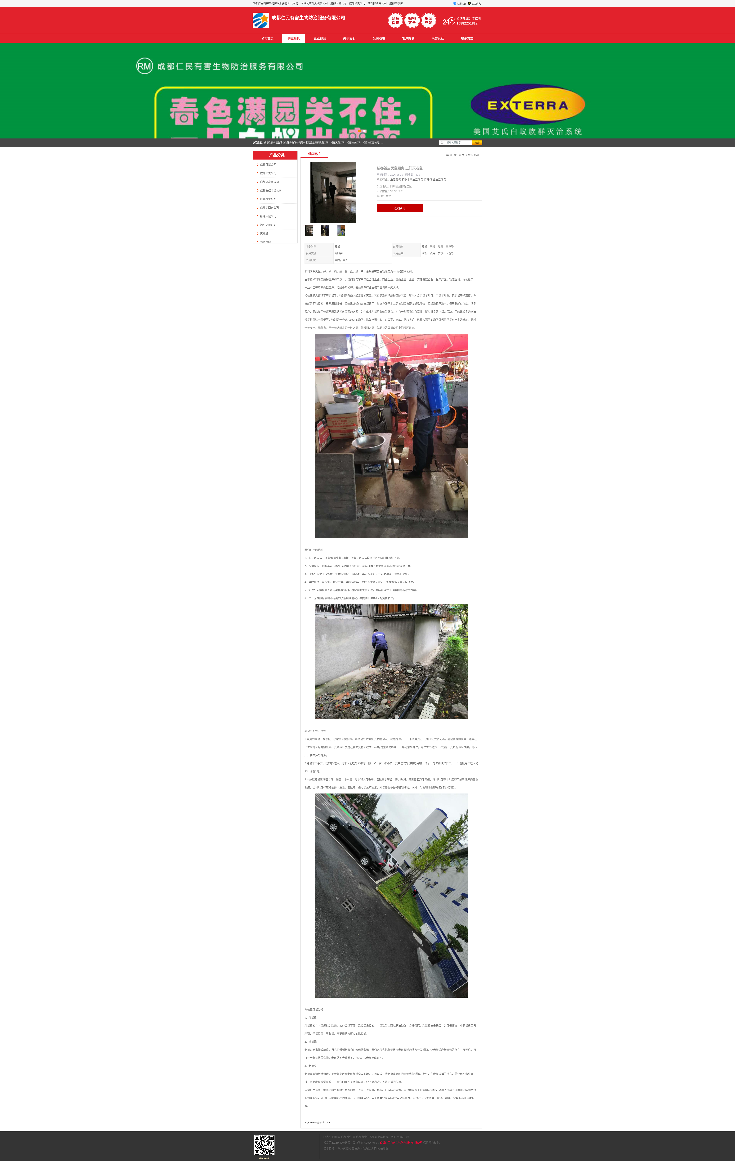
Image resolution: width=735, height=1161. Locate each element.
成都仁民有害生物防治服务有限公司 (401, 1142)
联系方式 (467, 38)
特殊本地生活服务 (412, 179)
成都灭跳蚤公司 (269, 181)
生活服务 (395, 179)
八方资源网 (344, 1148)
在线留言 (399, 208)
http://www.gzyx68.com (318, 1122)
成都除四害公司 (269, 207)
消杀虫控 (265, 242)
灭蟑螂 (264, 233)
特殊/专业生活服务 (435, 179)
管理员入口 (370, 1148)
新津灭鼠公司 (268, 216)
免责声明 (357, 1148)
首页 (461, 155)
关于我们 (349, 38)
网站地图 (382, 1148)
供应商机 (293, 38)
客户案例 (408, 38)
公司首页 (267, 38)
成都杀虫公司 (268, 199)
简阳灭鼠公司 (268, 225)
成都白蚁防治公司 (271, 190)
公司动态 (379, 38)
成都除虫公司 (268, 173)
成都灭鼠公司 (268, 164)
